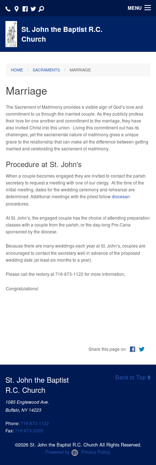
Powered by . (62, 451)
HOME (17, 69)
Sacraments (46, 69)
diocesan (121, 196)
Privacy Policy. (96, 451)
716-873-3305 (29, 430)
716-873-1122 (35, 423)
